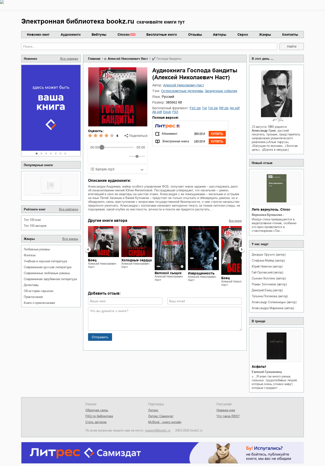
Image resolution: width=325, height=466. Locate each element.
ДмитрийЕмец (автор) (267, 290)
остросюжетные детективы (182, 91)
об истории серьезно (38, 291)
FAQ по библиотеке (99, 416)
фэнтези (29, 255)
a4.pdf (235, 108)
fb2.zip (195, 108)
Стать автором (96, 422)
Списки (124, 34)
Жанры (265, 34)
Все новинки (69, 58)
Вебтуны (99, 34)
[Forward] (116, 156)
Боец (92, 260)
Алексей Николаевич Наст (128, 58)
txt (204, 108)
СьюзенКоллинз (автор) (269, 278)
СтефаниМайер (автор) (268, 260)
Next (242, 249)
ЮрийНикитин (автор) (267, 266)
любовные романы (37, 249)
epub (167, 112)
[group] (118, 153)
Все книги (235, 221)
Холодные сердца (136, 260)
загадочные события (221, 91)
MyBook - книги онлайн (164, 422)
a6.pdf (157, 112)
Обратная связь (96, 410)
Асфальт (259, 366)
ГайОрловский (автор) (267, 272)
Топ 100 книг (32, 220)
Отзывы (195, 34)
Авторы (219, 34)
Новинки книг (38, 34)
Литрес (153, 410)
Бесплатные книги (161, 34)
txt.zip (213, 108)
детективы (31, 285)
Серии (242, 34)
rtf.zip (224, 108)
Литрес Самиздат (160, 416)
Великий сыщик (168, 273)
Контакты (290, 34)
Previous (88, 249)
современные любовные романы (47, 273)
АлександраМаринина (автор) (273, 308)
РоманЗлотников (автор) (269, 284)
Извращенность (201, 273)
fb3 (175, 112)
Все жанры (70, 239)
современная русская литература (47, 267)
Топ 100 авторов (35, 226)
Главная (94, 58)
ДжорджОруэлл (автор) (269, 254)
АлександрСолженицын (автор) (274, 302)
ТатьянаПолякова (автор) (270, 296)
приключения (33, 297)
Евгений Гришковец (267, 372)
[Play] (105, 156)
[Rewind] (95, 156)
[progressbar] (117, 147)
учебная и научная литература (45, 261)
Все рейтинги (68, 209)
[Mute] (124, 156)
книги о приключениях (39, 303)
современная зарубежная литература (50, 279)
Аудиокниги (71, 34)
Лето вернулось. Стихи (271, 209)
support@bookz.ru (157, 430)
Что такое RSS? (228, 416)
